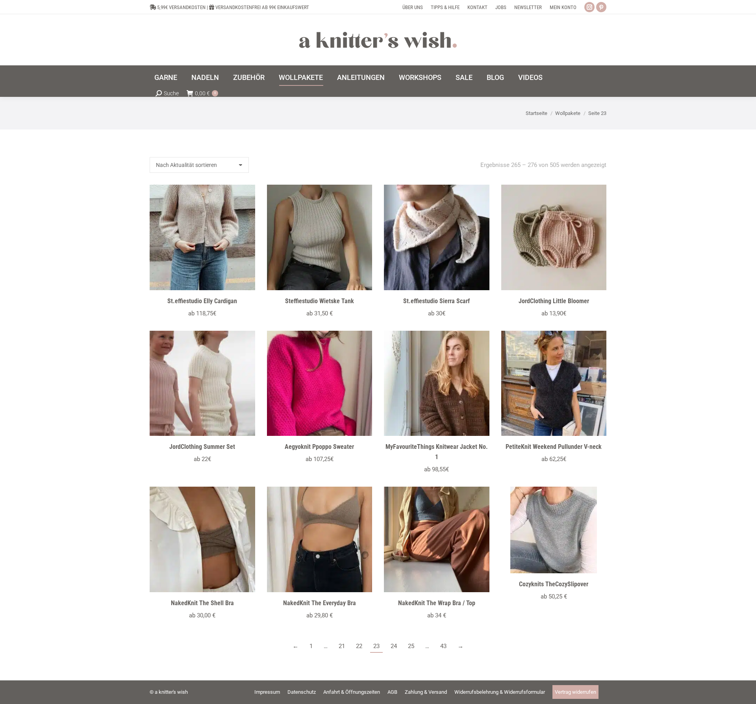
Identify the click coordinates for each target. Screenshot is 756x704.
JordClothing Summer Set (202, 446)
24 (394, 646)
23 (376, 646)
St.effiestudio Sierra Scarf (436, 301)
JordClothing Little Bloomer (554, 301)
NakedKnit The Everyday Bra (319, 603)
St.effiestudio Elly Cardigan (202, 301)
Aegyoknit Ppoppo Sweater (319, 446)
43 (443, 646)
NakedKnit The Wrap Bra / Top (436, 603)
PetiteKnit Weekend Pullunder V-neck (554, 446)
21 (342, 646)
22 (359, 646)
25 (411, 646)
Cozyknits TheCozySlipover (553, 584)
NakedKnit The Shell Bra (202, 603)
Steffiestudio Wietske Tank (319, 301)
